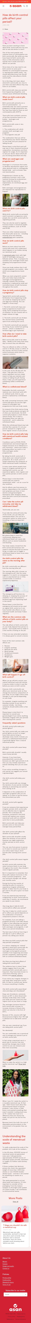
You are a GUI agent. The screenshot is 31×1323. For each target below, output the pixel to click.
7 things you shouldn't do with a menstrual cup (15, 1226)
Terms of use (6, 1284)
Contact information (20, 1319)
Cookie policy (7, 1280)
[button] (3, 6)
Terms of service (21, 1313)
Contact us (6, 1268)
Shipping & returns (8, 1282)
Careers (5, 1264)
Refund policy (10, 1319)
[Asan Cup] (15, 1307)
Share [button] (6, 29)
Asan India (13, 1313)
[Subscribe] (25, 1294)
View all (15, 1201)
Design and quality (8, 1266)
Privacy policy (7, 1278)
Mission (5, 1261)
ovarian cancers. (17, 975)
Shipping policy (21, 1316)
